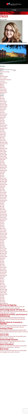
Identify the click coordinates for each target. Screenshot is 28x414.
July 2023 (2, 129)
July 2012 (2, 259)
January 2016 (3, 194)
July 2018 (2, 161)
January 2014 (3, 231)
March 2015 (2, 209)
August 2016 (2, 186)
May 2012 (2, 262)
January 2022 (3, 136)
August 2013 (2, 239)
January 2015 (3, 212)
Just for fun (2, 81)
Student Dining (3, 90)
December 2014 (3, 214)
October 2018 (3, 156)
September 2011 (3, 275)
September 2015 (3, 200)
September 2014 (3, 219)
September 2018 (3, 158)
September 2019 (3, 148)
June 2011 (2, 280)
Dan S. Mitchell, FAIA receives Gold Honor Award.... (13, 336)
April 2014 (2, 226)
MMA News (2, 87)
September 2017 (3, 170)
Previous (2, 68)
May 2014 (2, 225)
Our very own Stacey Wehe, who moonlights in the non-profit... (13, 350)
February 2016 (3, 192)
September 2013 (3, 237)
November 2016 (3, 181)
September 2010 (3, 294)
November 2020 (3, 142)
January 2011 (2, 287)
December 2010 (3, 289)
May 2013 (2, 244)
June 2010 (2, 297)
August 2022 (3, 134)
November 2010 (3, 291)
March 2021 (2, 139)
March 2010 (2, 302)
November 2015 (3, 197)
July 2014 (2, 222)
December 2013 (3, 233)
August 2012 (2, 258)
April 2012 (2, 264)
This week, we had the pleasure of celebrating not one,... (13, 311)
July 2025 (2, 111)
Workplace (2, 93)
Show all (2, 96)
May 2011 (2, 281)
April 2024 (2, 123)
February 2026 (3, 101)
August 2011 (2, 276)
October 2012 (3, 255)
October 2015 (3, 198)
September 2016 (3, 184)
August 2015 (2, 201)
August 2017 (2, 172)
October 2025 (3, 107)
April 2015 (2, 208)
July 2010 (2, 295)
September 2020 (4, 143)
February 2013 (3, 248)
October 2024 (3, 115)
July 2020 (2, 145)
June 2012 (2, 261)
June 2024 (2, 120)
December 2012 (3, 251)
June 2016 (2, 187)
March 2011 (2, 284)
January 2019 (3, 153)
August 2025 (3, 109)
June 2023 (2, 131)
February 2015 (3, 211)
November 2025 (3, 106)
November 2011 (3, 272)
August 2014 (2, 220)
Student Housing (3, 92)
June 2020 (2, 147)
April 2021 (2, 137)
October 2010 (3, 292)
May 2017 (2, 175)
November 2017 (3, 167)
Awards (1, 75)
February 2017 (3, 178)
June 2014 (2, 223)
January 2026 (3, 103)
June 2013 (2, 242)
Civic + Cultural (3, 78)
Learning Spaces (3, 82)
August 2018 (2, 159)
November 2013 (3, 234)
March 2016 (2, 190)
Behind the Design (4, 76)
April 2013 (2, 245)
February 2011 (3, 286)
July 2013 (2, 240)
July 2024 (2, 118)
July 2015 (2, 203)
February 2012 (3, 267)
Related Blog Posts (4, 303)
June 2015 (2, 204)
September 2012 (3, 256)
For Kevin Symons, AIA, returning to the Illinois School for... (12, 306)
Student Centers (3, 89)
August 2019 (2, 150)
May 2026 (2, 98)
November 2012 (3, 253)
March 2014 (2, 228)
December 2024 (3, 114)
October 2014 (3, 217)
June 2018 (2, 162)
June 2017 (2, 173)
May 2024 (2, 121)
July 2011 (2, 278)
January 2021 (3, 140)
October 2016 (3, 183)
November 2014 (3, 215)
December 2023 (3, 125)
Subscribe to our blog (4, 71)
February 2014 (3, 230)
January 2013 (3, 250)
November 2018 (3, 154)
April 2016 (2, 189)
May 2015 (2, 206)
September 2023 (3, 128)
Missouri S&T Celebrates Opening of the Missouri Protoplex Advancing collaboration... (13, 317)
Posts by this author (4, 333)
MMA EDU (2, 85)
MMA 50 (2, 84)
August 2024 (3, 117)
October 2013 (3, 236)
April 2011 (2, 283)
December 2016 (3, 179)
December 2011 (3, 270)
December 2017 (3, 165)
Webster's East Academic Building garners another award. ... (13, 345)
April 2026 (2, 100)
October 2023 (3, 126)
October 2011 (3, 273)
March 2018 (2, 164)
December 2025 (3, 104)
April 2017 (2, 176)
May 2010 (2, 298)
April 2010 (2, 300)
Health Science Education (5, 79)
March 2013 (2, 247)
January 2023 (3, 132)
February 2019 (3, 151)
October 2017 (3, 168)
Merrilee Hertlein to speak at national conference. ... (12, 341)
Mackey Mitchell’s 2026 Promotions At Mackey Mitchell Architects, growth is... (14, 330)
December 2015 (3, 195)
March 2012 (2, 266)
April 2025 (2, 112)
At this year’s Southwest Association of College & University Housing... (13, 324)
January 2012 (3, 269)
